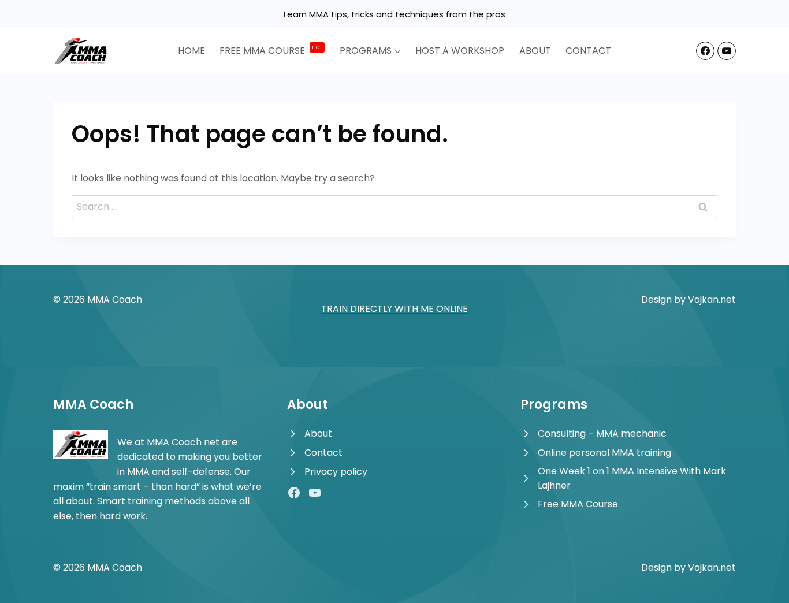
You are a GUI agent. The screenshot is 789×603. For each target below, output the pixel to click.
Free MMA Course (578, 504)
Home (191, 50)
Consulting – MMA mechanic (602, 433)
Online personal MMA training (604, 452)
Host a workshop (459, 50)
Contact (588, 50)
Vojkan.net (712, 299)
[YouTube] (726, 51)
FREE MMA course (270, 50)
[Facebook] (705, 51)
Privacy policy (335, 471)
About (535, 50)
